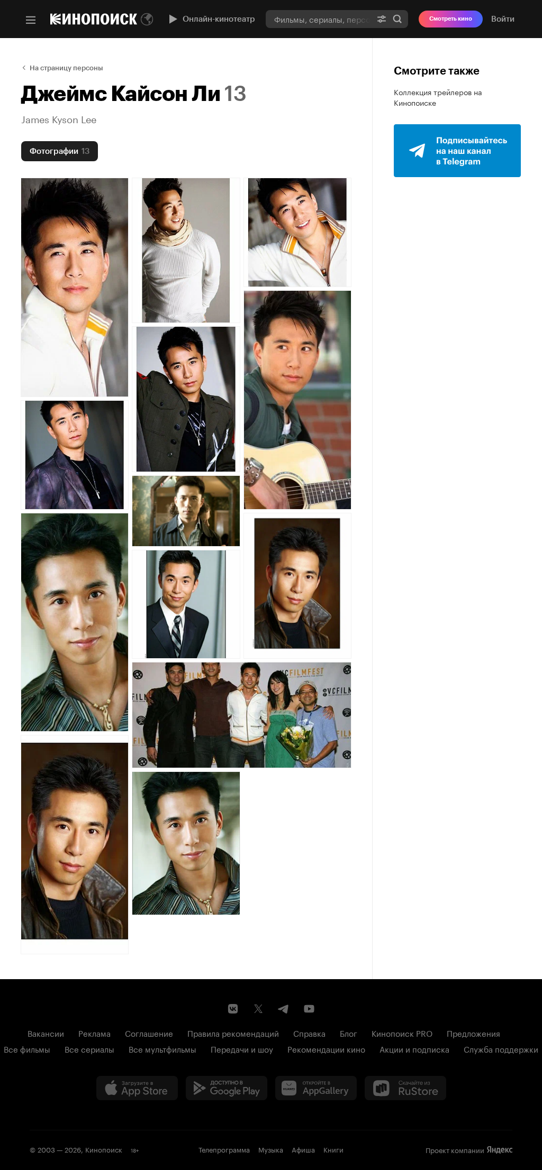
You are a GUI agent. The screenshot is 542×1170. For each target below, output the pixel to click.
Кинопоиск (103, 1149)
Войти (502, 19)
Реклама (94, 1032)
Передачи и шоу (242, 1048)
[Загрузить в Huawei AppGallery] (316, 1088)
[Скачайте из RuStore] (405, 1088)
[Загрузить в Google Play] (226, 1088)
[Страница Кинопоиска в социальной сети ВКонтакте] (233, 1008)
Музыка (270, 1149)
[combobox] (318, 18)
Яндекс (499, 1150)
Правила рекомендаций (233, 1032)
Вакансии (46, 1032)
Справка (309, 1032)
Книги (333, 1149)
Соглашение (149, 1032)
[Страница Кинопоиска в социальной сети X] (258, 1008)
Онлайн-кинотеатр (219, 19)
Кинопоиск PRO (402, 1032)
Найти (397, 18)
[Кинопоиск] (93, 19)
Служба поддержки (501, 1048)
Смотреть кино (450, 18)
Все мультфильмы (162, 1048)
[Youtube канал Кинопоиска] (309, 1008)
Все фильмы (27, 1048)
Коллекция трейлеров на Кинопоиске (438, 97)
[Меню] (30, 20)
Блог (348, 1032)
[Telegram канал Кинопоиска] (283, 1008)
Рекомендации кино (326, 1048)
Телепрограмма (224, 1149)
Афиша (303, 1149)
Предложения (473, 1032)
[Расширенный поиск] (382, 18)
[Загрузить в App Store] (137, 1088)
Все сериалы (89, 1048)
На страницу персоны (66, 68)
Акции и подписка (414, 1048)
